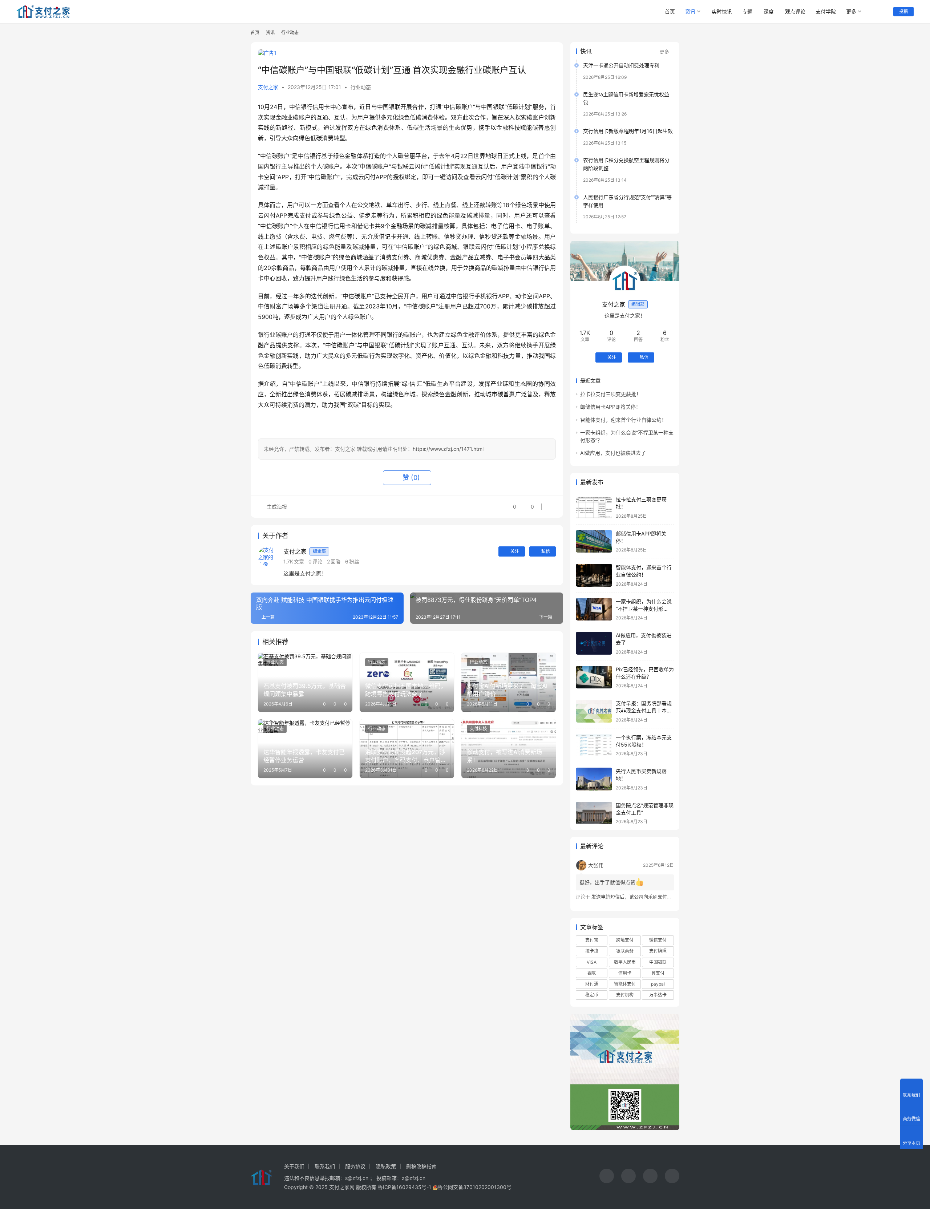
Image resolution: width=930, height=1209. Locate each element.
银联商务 (625, 951)
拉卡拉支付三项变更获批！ (610, 394)
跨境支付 (625, 940)
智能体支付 (625, 984)
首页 (670, 11)
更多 (851, 11)
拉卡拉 (591, 951)
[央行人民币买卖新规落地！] (594, 779)
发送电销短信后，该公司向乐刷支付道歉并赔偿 (641, 896)
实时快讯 (722, 11)
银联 (591, 973)
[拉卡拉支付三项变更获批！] (594, 507)
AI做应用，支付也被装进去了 (613, 453)
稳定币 (591, 995)
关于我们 (294, 1166)
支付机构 (625, 995)
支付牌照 (658, 951)
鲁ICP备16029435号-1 (404, 1187)
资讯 (690, 11)
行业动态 (361, 87)
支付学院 (826, 11)
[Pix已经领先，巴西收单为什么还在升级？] (594, 677)
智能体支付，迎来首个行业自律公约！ (623, 420)
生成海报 (276, 507)
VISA (592, 962)
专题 (747, 11)
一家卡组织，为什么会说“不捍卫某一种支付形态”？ (644, 608)
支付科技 (478, 728)
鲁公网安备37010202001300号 (475, 1187)
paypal (658, 984)
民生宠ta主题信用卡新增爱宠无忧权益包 (626, 98)
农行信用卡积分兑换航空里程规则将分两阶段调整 (626, 164)
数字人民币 (625, 962)
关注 (514, 551)
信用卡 (624, 973)
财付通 (591, 984)
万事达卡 (658, 995)
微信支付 (658, 940)
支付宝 (591, 940)
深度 (769, 11)
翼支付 (657, 973)
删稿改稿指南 (421, 1166)
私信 (545, 551)
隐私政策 (386, 1166)
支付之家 (268, 87)
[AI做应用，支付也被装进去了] (594, 643)
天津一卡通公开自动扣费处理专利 (621, 65)
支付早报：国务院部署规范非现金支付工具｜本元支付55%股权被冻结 (644, 710)
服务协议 (355, 1166)
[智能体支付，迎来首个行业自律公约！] (594, 575)
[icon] (606, 1177)
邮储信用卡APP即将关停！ (610, 407)
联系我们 (325, 1166)
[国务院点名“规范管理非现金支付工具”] (594, 813)
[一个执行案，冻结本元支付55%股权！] (594, 745)
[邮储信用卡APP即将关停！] (594, 541)
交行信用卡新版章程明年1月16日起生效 (628, 131)
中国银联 (658, 962)
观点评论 (795, 11)
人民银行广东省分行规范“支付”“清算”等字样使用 (627, 201)
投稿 (903, 11)
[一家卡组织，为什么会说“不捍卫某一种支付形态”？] (594, 609)
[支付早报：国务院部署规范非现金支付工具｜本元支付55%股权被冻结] (594, 711)
